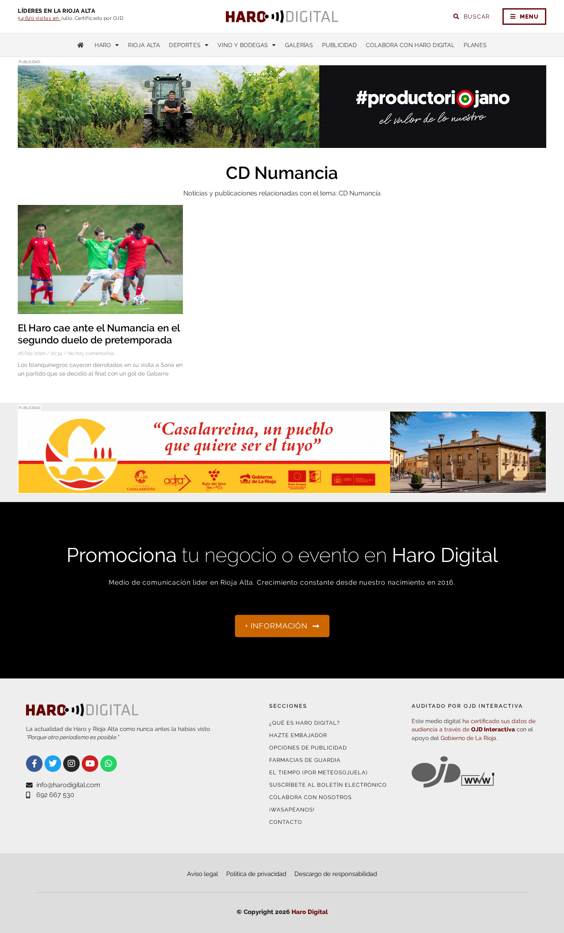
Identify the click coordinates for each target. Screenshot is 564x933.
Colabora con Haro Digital (410, 45)
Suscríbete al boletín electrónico (328, 785)
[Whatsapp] (108, 763)
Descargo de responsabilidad (335, 874)
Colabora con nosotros (310, 797)
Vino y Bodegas (243, 45)
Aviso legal (202, 874)
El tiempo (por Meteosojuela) (318, 772)
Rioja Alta (144, 45)
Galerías (299, 45)
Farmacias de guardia (305, 760)
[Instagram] (71, 763)
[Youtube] (90, 763)
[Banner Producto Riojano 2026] (282, 143)
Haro (103, 45)
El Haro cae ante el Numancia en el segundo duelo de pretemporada (99, 334)
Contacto (285, 822)
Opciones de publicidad (308, 748)
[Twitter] (53, 763)
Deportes (185, 45)
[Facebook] (34, 763)
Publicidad (339, 45)
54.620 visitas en (39, 18)
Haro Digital (309, 912)
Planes (475, 45)
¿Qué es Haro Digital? (304, 723)
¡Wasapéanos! (292, 810)
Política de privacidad (256, 874)
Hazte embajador (298, 735)
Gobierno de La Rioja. (469, 738)
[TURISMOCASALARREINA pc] (282, 489)
